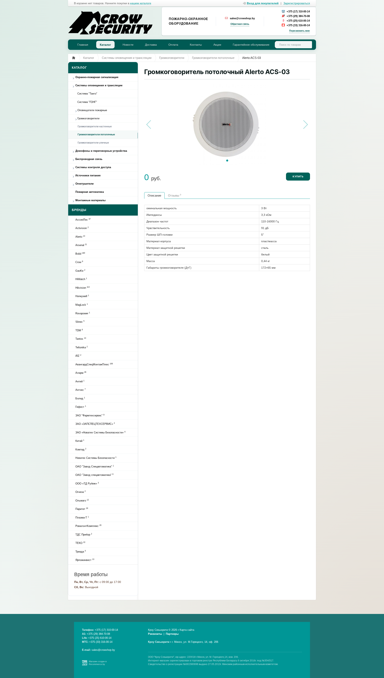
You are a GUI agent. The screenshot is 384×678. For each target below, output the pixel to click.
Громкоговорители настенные (95, 126)
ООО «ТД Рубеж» (87, 483)
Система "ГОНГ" (87, 101)
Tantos (80, 338)
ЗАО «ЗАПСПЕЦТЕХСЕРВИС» (95, 423)
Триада (80, 551)
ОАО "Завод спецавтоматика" (94, 474)
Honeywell (82, 296)
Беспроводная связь (88, 159)
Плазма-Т (82, 517)
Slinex (79, 321)
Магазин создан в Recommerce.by (98, 662)
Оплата (173, 44)
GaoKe (80, 270)
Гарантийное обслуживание (251, 44)
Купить (298, 176)
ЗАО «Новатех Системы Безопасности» (100, 432)
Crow (79, 262)
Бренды (79, 210)
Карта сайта (187, 629)
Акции (217, 44)
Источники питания (88, 175)
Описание (154, 195)
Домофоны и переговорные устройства (101, 150)
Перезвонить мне (299, 30)
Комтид (80, 449)
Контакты (196, 44)
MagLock (81, 304)
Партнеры (172, 633)
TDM (79, 330)
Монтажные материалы (90, 200)
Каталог (105, 44)
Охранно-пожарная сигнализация (96, 77)
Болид (80, 398)
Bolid (80, 253)
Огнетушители (84, 183)
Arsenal (81, 245)
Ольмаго (82, 500)
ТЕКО (80, 542)
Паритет (81, 508)
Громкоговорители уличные (93, 142)
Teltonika (81, 347)
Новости (128, 44)
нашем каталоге (140, 3)
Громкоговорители (88, 118)
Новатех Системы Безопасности (95, 457)
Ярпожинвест (84, 559)
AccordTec (83, 219)
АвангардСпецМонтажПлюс (94, 364)
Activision (82, 228)
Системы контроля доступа (93, 167)
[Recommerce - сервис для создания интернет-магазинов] (84, 664)
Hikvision (82, 287)
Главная (82, 44)
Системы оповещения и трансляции (98, 85)
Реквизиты (155, 633)
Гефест (80, 406)
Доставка (151, 44)
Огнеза (80, 491)
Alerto (80, 236)
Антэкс (80, 389)
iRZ (78, 355)
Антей (79, 381)
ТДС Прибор (83, 534)
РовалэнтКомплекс (88, 525)
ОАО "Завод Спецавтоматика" (94, 466)
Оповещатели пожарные (92, 110)
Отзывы (174, 195)
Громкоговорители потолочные (96, 134)
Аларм (80, 372)
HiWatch (81, 279)
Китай (79, 440)
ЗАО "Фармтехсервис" (89, 415)
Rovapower (82, 313)
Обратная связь (239, 24)
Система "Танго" (87, 93)
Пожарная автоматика (89, 191)
